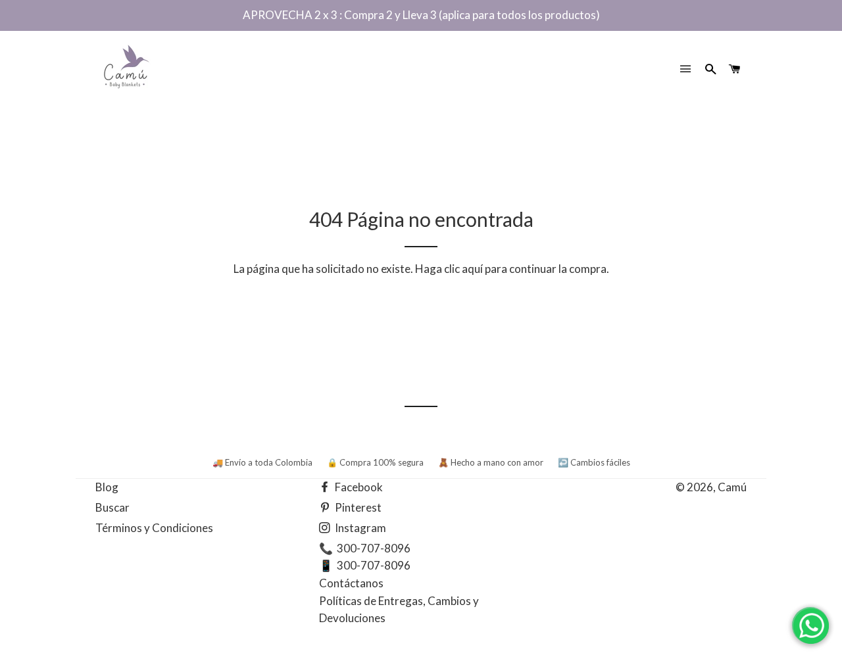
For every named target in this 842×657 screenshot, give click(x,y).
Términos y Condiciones (154, 528)
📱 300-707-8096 (364, 565)
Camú (732, 487)
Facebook (358, 487)
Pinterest (357, 507)
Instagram (359, 528)
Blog (106, 487)
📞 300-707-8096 (364, 548)
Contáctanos (351, 583)
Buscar (112, 507)
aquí (472, 269)
